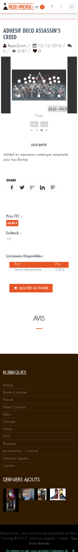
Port (17, 264)
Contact (9, 465)
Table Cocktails (14, 407)
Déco (7, 414)
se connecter (12, 451)
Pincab (8, 399)
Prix (58, 264)
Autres (7, 429)
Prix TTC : (14, 216)
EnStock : (13, 232)
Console (9, 421)
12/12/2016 (49, 46)
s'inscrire (32, 451)
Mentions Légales (15, 458)
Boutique (9, 443)
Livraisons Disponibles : (25, 255)
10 (8, 239)
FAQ (6, 436)
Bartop (8, 385)
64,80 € (12, 223)
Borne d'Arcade (15, 392)
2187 (21, 51)
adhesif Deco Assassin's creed (32, 34)
